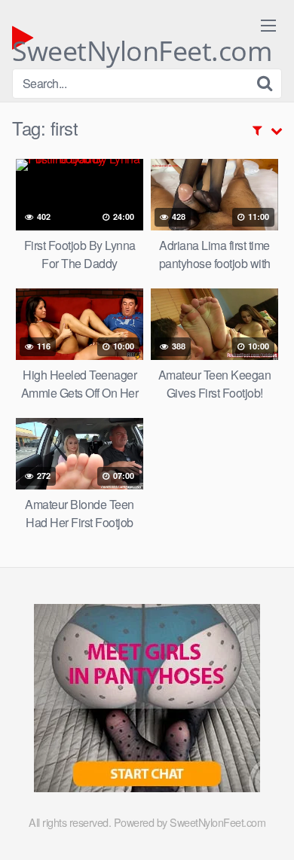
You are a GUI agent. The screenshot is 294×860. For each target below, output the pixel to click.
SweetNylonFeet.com (141, 41)
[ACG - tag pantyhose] (147, 787)
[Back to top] (268, 827)
